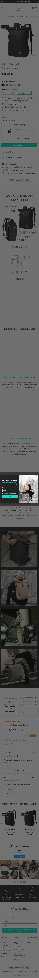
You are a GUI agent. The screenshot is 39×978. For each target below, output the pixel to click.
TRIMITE (10, 496)
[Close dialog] (37, 476)
